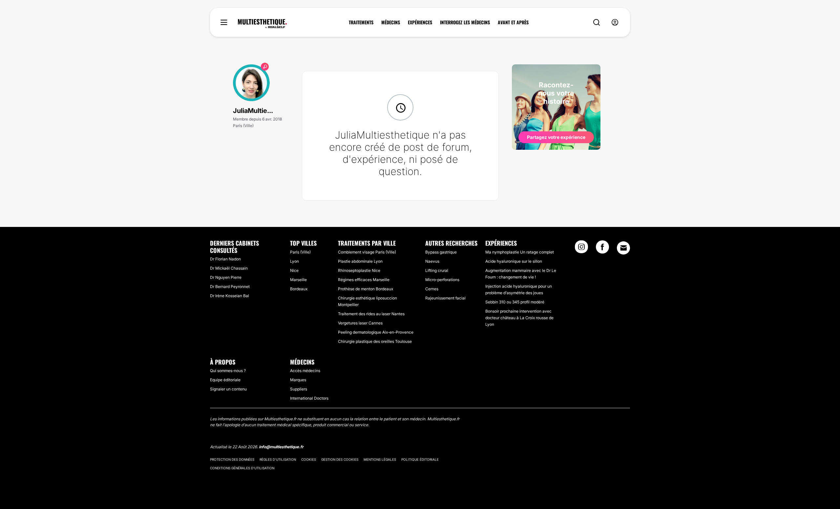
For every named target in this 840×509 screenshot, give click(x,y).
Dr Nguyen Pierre (226, 277)
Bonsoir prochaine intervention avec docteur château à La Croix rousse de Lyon (519, 318)
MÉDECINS (390, 22)
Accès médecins (305, 370)
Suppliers (298, 389)
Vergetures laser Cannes (360, 323)
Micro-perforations (442, 279)
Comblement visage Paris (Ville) (367, 252)
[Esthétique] (262, 23)
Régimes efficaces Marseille (363, 279)
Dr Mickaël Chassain (229, 268)
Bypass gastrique (441, 252)
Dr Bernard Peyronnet (230, 286)
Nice (294, 270)
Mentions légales (380, 459)
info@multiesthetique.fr (281, 446)
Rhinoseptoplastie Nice (359, 270)
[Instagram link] (581, 248)
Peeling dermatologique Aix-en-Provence (375, 332)
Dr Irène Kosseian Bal (229, 295)
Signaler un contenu (228, 389)
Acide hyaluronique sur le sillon (513, 261)
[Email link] (623, 247)
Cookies (308, 459)
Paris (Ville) (300, 252)
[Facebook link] (602, 248)
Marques (298, 379)
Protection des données (232, 459)
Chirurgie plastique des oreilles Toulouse (375, 341)
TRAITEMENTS (361, 22)
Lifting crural (436, 270)
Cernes (431, 288)
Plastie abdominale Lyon (360, 261)
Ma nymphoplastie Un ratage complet (519, 252)
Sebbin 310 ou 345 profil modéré (514, 301)
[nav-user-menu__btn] (615, 22)
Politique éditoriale (420, 459)
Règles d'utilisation (278, 459)
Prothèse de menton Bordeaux (365, 288)
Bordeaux (298, 288)
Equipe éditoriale (225, 379)
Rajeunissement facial (445, 298)
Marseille (298, 279)
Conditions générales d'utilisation (242, 468)
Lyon (294, 261)
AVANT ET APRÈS (513, 22)
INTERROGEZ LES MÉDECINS (465, 22)
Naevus (432, 261)
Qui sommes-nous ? (228, 370)
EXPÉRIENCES (420, 22)
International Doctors (309, 398)
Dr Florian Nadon (225, 258)
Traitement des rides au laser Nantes (371, 313)
